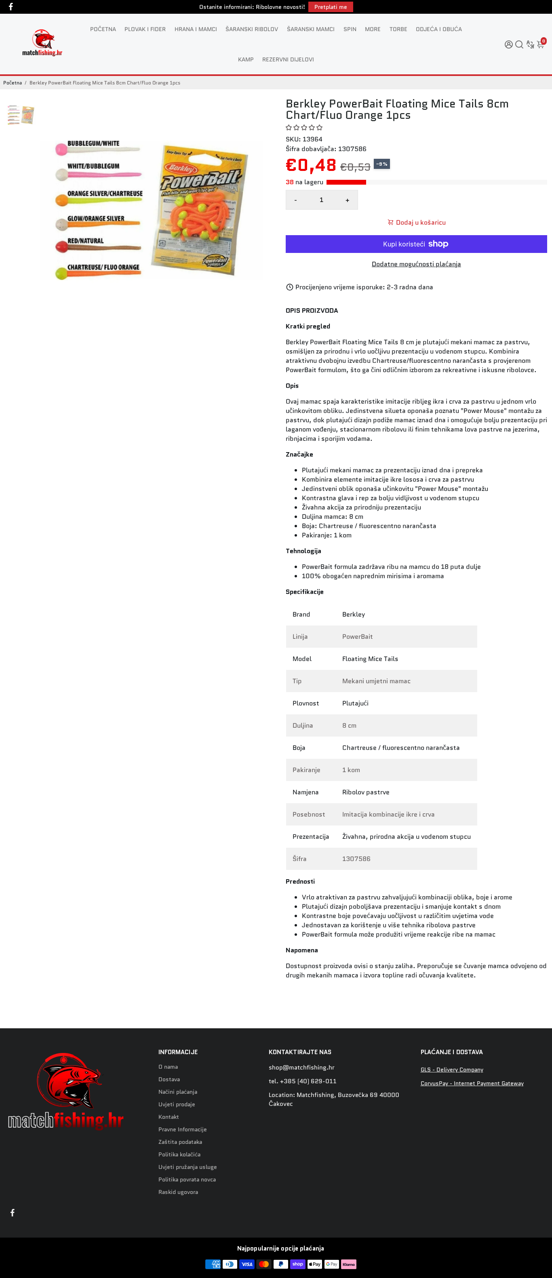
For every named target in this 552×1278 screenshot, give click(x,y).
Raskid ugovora (178, 1192)
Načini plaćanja (177, 1092)
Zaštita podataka (180, 1142)
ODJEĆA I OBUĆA (439, 29)
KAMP (246, 59)
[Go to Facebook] (10, 7)
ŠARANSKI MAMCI (311, 29)
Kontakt (168, 1117)
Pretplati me (330, 7)
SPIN (349, 29)
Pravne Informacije (182, 1129)
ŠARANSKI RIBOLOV (251, 29)
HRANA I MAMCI (196, 29)
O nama (168, 1067)
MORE (373, 29)
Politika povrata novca (187, 1179)
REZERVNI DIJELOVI (288, 59)
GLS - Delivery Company (452, 1070)
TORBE (398, 29)
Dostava (169, 1079)
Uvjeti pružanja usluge (187, 1167)
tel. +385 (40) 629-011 (303, 1081)
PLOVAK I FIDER (145, 29)
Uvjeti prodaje (176, 1104)
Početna (12, 82)
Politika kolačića (179, 1154)
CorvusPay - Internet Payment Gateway (472, 1083)
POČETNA (103, 29)
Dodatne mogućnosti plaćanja (416, 264)
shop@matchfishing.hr (302, 1067)
